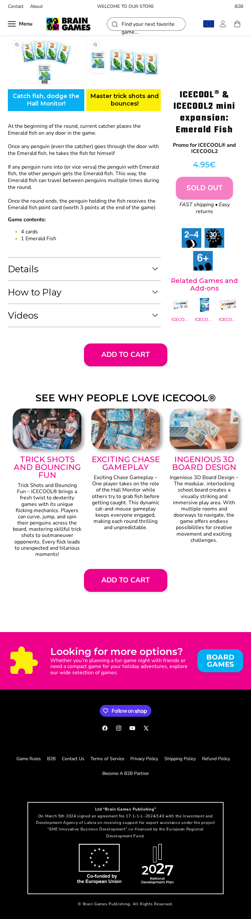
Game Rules (28, 759)
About (36, 6)
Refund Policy (216, 759)
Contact (16, 6)
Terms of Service (107, 759)
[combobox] (146, 24)
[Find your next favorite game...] (114, 24)
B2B (239, 6)
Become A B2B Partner (125, 773)
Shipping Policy (180, 759)
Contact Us (73, 759)
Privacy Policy (144, 759)
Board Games (220, 660)
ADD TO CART (125, 354)
